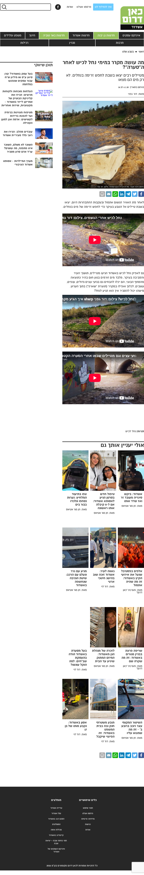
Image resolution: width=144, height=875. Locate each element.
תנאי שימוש (88, 808)
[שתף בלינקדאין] (122, 194)
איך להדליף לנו (103, 7)
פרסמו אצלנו (84, 7)
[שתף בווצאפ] (115, 194)
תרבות (120, 43)
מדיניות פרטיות (87, 819)
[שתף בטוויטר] (135, 194)
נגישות (88, 824)
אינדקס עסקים (131, 35)
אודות (70, 7)
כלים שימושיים (88, 800)
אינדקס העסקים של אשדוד (56, 850)
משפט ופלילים (12, 35)
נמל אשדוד (56, 813)
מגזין (72, 43)
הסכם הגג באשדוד (56, 819)
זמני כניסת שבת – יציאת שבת (56, 842)
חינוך (32, 35)
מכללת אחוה (56, 830)
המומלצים (56, 824)
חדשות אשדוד (81, 35)
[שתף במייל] (109, 194)
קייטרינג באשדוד (56, 835)
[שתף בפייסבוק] (57, 7)
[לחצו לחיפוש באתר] (4, 7)
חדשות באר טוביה (54, 35)
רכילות (24, 43)
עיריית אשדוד (56, 808)
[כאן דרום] (126, 15)
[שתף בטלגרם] (128, 194)
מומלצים (56, 800)
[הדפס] (102, 194)
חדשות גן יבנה (106, 35)
